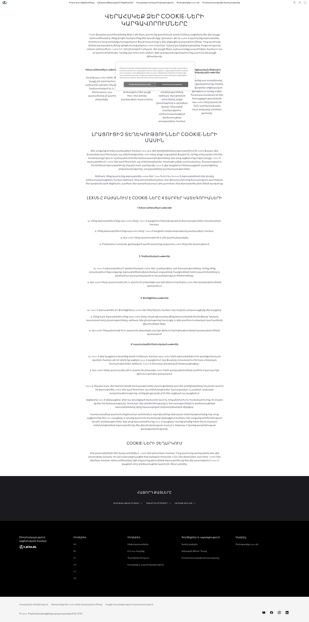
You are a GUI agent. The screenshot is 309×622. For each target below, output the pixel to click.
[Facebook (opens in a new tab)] (271, 612)
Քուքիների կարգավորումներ (140, 84)
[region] (155, 76)
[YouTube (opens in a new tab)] (263, 612)
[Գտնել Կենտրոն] (294, 2)
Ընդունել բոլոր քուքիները (172, 84)
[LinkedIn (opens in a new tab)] (287, 612)
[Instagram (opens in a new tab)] (279, 612)
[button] (9, 2)
